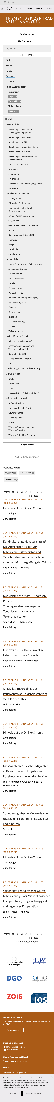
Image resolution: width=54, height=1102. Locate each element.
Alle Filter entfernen (27, 41)
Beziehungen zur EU (17, 142)
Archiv (29, 9)
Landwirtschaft (15, 418)
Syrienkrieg (13, 179)
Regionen (12, 317)
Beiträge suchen (27, 34)
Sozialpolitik (14, 249)
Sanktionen (13, 174)
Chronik (39, 9)
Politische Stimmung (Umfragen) (23, 298)
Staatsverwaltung (16, 322)
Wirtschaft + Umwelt (17, 398)
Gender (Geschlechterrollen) (21, 216)
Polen (9, 71)
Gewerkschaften (15, 413)
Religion (12, 245)
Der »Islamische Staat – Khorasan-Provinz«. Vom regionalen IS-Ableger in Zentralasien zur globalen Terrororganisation (25, 606)
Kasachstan (13, 92)
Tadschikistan (14, 101)
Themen (19, 9)
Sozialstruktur (14, 254)
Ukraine (10, 81)
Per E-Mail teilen (14, 1050)
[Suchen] (5, 2)
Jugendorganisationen (18, 269)
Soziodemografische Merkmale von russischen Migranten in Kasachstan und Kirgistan (26, 818)
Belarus (10, 65)
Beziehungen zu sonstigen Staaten (24, 147)
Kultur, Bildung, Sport (17, 336)
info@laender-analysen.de (14, 1073)
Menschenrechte (16, 279)
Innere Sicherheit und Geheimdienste (25, 264)
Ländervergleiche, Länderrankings (23, 368)
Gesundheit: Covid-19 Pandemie (23, 225)
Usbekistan (13, 111)
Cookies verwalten (33, 1094)
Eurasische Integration (18, 164)
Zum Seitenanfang (28, 941)
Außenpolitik (12, 124)
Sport (11, 363)
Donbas (11, 379)
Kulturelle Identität (17, 354)
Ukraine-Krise (13, 374)
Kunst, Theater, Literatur (19, 359)
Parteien (12, 283)
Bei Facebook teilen (16, 1047)
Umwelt (12, 422)
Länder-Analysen (9, 9)
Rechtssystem (14, 312)
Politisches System (17, 303)
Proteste (12, 307)
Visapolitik (13, 188)
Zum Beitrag (9, 519)
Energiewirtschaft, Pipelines (21, 408)
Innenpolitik (12, 259)
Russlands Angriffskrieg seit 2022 (23, 393)
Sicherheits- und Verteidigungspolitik (25, 184)
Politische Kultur (16, 293)
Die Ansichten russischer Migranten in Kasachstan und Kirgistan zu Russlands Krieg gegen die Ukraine (25, 771)
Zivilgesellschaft (15, 331)
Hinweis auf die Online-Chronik (23, 508)
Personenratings (15, 288)
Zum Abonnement (13, 1030)
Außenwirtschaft (16, 403)
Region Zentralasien (16, 87)
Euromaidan (13, 384)
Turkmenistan (14, 106)
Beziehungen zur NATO (19, 152)
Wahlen (11, 326)
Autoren (48, 9)
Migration (12, 240)
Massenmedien (15, 274)
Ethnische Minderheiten (19, 203)
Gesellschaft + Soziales (17, 193)
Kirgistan (12, 97)
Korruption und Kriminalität (21, 235)
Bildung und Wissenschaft (20, 341)
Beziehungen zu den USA (19, 137)
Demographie (14, 198)
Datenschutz (43, 1078)
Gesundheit (13, 221)
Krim (10, 388)
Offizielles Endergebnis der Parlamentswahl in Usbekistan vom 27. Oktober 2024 (25, 694)
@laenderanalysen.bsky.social (16, 1061)
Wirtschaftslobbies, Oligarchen (22, 435)
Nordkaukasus (14, 169)
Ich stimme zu (12, 1094)
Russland (10, 76)
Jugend (11, 230)
